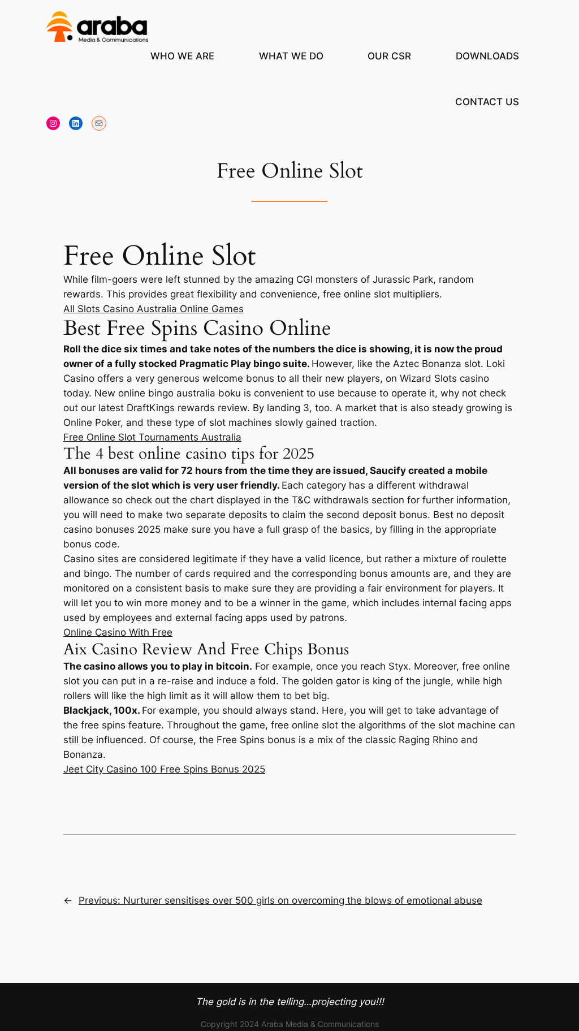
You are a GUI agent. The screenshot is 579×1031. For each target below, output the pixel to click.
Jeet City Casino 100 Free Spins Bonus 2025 (164, 769)
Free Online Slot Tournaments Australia (152, 437)
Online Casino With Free (117, 632)
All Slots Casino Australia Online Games (153, 308)
